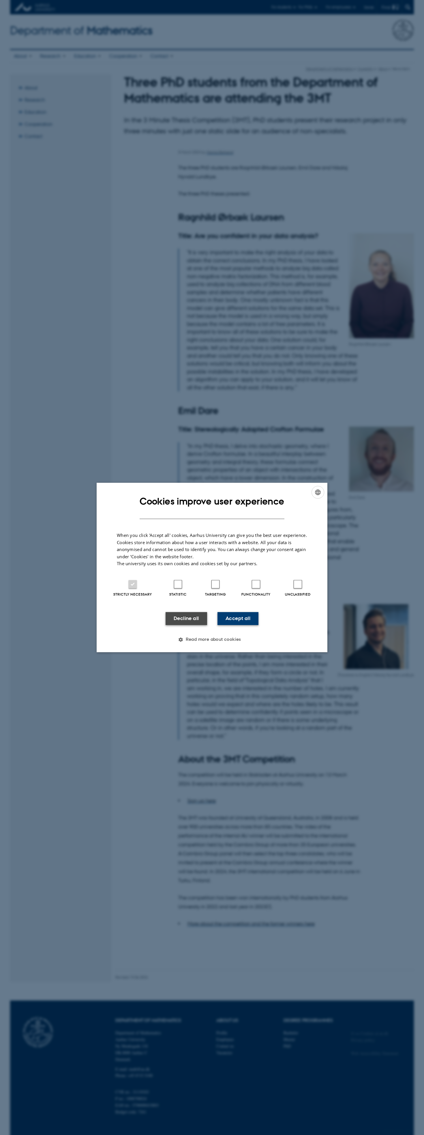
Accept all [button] (238, 618)
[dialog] (212, 567)
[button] (212, 639)
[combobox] (318, 492)
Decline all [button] (186, 618)
